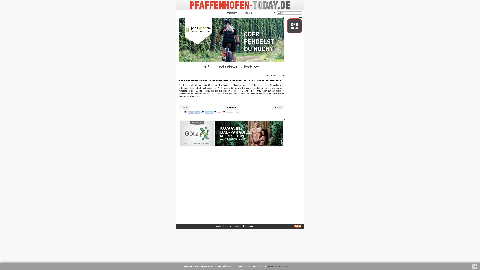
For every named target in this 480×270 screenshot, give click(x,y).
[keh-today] (294, 26)
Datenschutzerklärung (277, 266)
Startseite (231, 108)
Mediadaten (221, 226)
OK (475, 266)
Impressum (235, 226)
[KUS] (231, 40)
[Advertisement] (294, 72)
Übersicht (232, 13)
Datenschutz (249, 226)
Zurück (185, 108)
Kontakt (249, 13)
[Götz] (231, 133)
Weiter (278, 108)
